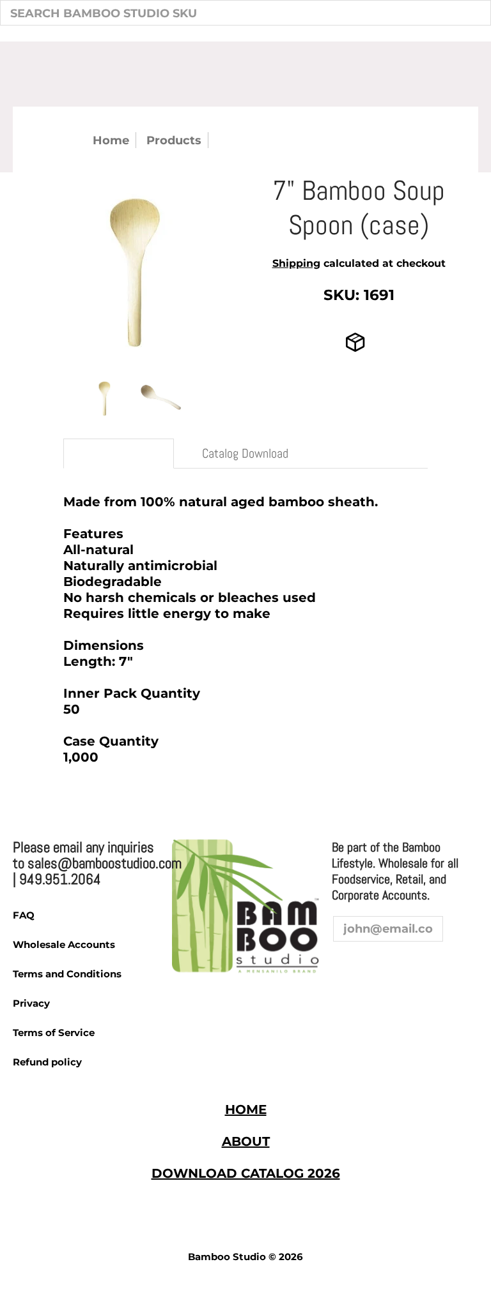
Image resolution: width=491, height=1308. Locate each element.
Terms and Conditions (67, 974)
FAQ (24, 915)
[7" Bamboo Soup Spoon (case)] (104, 397)
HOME (246, 1109)
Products (173, 140)
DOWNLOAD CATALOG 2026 (246, 1173)
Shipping (296, 263)
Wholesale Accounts (64, 944)
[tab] (118, 454)
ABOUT (246, 1141)
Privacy (31, 1003)
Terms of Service (54, 1032)
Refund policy (47, 1062)
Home (111, 140)
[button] (343, 966)
